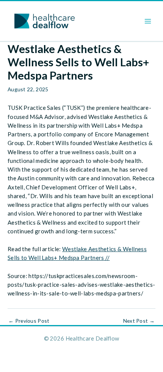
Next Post (139, 321)
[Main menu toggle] (148, 21)
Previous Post (29, 321)
